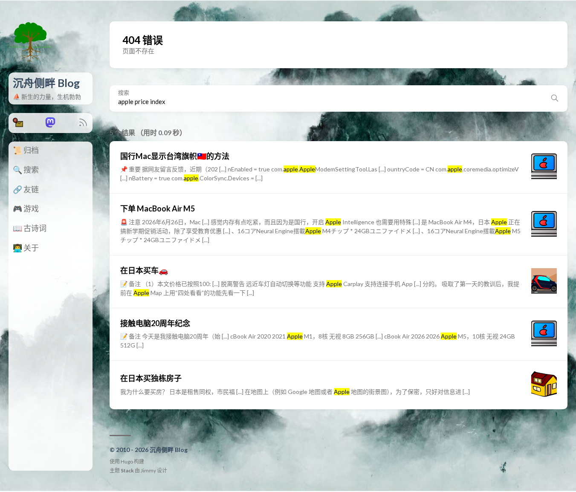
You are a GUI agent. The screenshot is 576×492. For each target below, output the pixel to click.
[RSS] (83, 125)
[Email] (18, 125)
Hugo (127, 461)
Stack (127, 470)
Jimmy (148, 470)
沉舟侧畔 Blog (46, 82)
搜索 (123, 93)
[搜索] (554, 98)
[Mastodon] (50, 125)
